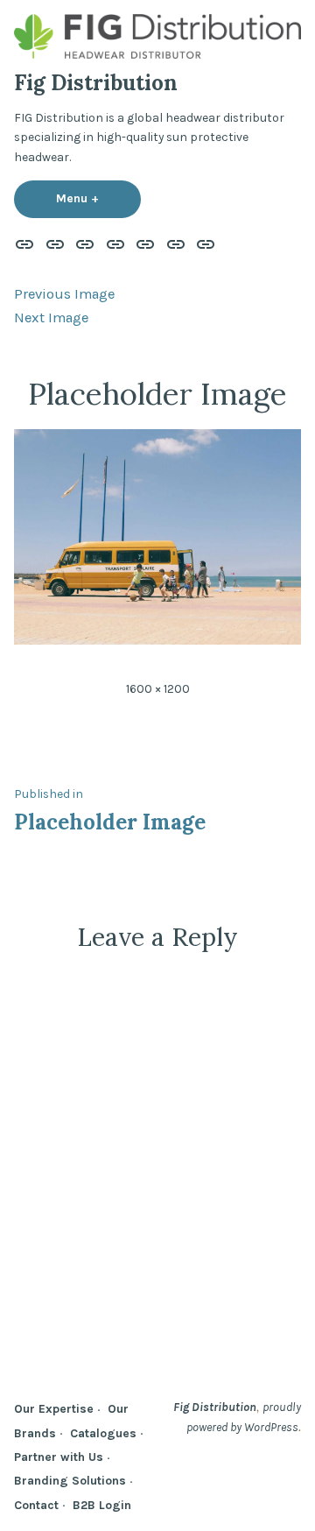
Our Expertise (54, 1408)
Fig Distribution (96, 82)
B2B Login (102, 1505)
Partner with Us (58, 1457)
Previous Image (64, 294)
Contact (36, 1505)
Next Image (51, 317)
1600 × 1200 (158, 688)
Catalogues (103, 1433)
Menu (98, 198)
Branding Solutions (70, 1480)
